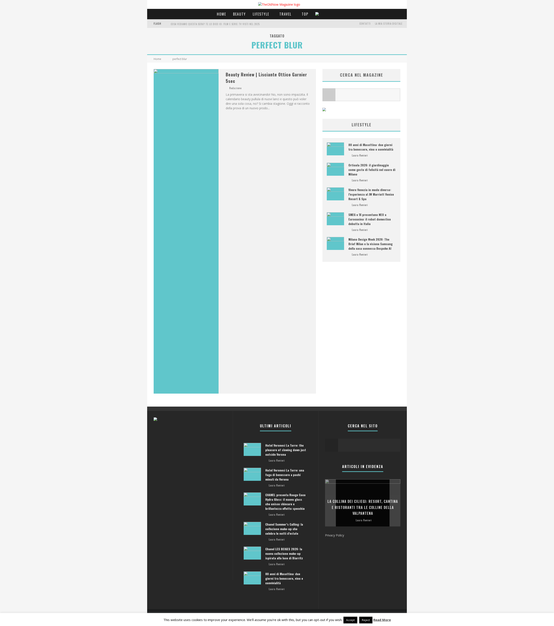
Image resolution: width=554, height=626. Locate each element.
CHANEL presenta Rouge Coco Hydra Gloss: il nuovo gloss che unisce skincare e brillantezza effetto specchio (285, 501)
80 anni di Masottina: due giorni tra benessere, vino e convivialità (370, 146)
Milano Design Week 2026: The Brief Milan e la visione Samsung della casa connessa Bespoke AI (370, 244)
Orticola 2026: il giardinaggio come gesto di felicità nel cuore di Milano (371, 169)
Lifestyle (261, 14)
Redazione (235, 88)
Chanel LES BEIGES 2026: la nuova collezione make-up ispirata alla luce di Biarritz (284, 553)
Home (221, 14)
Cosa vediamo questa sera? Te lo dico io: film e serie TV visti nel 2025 (215, 24)
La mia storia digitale (389, 23)
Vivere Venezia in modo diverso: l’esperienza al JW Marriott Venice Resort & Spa (371, 194)
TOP (305, 14)
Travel (285, 14)
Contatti (365, 23)
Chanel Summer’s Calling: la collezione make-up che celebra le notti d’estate (284, 529)
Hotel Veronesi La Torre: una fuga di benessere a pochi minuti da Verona (284, 474)
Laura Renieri (360, 155)
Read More (382, 620)
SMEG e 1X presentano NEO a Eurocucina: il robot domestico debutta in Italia (369, 219)
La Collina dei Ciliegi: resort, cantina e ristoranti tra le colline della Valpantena (362, 507)
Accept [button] (350, 620)
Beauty (239, 14)
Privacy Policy (334, 535)
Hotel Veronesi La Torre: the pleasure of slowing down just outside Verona (285, 450)
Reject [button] (366, 620)
